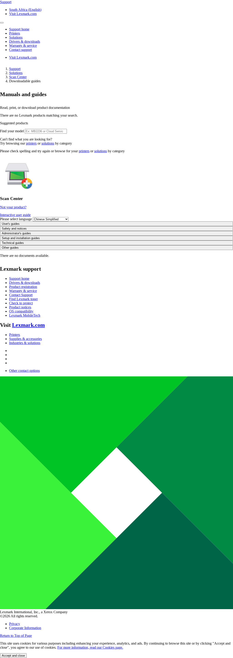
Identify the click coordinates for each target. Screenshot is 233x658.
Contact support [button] (20, 50)
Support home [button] (19, 29)
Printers (14, 335)
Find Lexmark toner (23, 299)
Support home (19, 278)
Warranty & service (23, 291)
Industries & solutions (24, 343)
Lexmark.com (28, 325)
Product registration (23, 287)
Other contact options (24, 371)
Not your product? (13, 207)
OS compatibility (21, 311)
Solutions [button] (16, 37)
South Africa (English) (25, 10)
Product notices (20, 307)
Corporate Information (25, 628)
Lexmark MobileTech (24, 315)
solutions (47, 143)
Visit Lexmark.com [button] (23, 14)
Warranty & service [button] (23, 46)
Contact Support (21, 295)
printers (31, 143)
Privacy (14, 624)
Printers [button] (14, 33)
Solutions (16, 73)
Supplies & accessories (25, 339)
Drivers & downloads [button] (24, 41)
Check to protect (21, 303)
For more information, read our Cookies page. (90, 647)
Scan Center (18, 77)
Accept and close (13, 655)
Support (14, 69)
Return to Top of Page (16, 636)
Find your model (12, 131)
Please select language (16, 219)
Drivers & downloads (24, 283)
